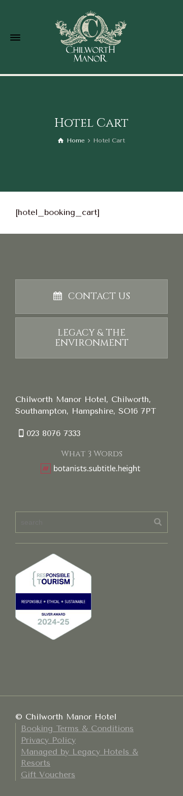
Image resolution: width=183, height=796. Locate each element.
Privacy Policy (48, 740)
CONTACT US (99, 296)
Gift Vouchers (48, 774)
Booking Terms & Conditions (77, 728)
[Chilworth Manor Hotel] (91, 36)
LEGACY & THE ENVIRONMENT (92, 338)
